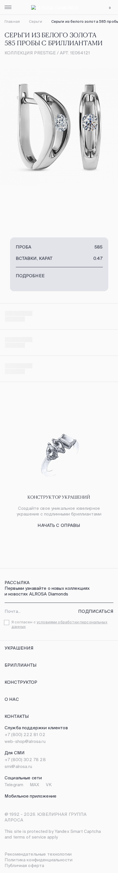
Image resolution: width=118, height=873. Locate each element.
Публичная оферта (24, 865)
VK (49, 784)
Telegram (14, 784)
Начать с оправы (59, 525)
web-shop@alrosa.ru (25, 741)
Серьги (35, 21)
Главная (12, 21)
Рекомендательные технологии (38, 854)
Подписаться (95, 611)
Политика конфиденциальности (38, 859)
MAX (34, 784)
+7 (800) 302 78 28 (25, 759)
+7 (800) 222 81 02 (25, 734)
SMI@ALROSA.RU (18, 766)
